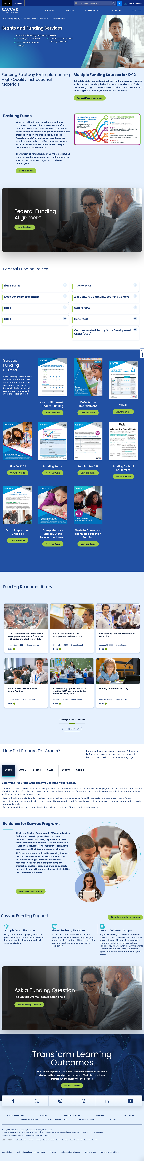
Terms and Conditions (109, 1152)
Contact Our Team (72, 1086)
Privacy (53, 1152)
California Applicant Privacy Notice (31, 1152)
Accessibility (7, 1152)
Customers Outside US (57, 1119)
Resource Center (30, 19)
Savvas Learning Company (11, 19)
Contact (114, 1119)
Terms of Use (90, 1152)
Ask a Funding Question (29, 1004)
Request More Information (89, 98)
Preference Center (72, 1115)
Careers (43, 1115)
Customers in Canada (86, 1119)
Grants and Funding (58, 19)
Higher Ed (18, 3)
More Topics (44, 19)
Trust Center (128, 1115)
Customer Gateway (15, 1115)
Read (10, 649)
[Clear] (76, 3)
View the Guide (53, 412)
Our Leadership (48, 1140)
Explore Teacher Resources (127, 917)
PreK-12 (7, 3)
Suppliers (100, 1115)
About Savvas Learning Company (28, 1140)
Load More (71, 729)
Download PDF (26, 170)
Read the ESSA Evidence (30, 891)
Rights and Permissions (70, 1152)
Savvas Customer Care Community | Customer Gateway (77, 1140)
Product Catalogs (29, 1119)
